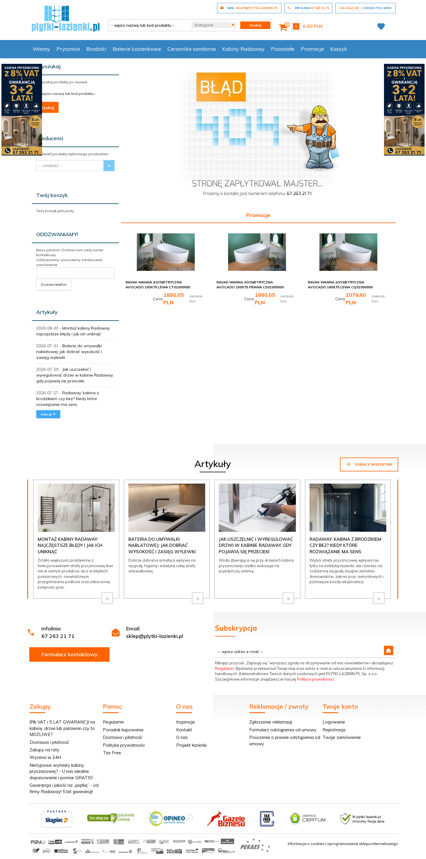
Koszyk (338, 49)
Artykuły (47, 312)
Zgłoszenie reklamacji (270, 722)
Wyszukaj (48, 66)
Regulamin (224, 668)
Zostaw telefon (54, 284)
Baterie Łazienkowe (137, 49)
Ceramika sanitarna (192, 49)
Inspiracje (185, 722)
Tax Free (112, 752)
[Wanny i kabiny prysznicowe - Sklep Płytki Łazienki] (66, 18)
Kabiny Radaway (243, 49)
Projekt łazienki (191, 745)
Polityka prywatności (124, 745)
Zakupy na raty (44, 750)
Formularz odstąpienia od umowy (282, 730)
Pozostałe (282, 49)
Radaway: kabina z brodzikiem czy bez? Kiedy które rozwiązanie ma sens (67, 398)
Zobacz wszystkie (373, 464)
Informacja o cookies (306, 843)
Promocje (312, 49)
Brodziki (96, 49)
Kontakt (184, 730)
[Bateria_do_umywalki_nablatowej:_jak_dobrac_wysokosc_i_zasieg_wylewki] (197, 598)
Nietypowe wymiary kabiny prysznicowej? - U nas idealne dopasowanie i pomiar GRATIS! (61, 771)
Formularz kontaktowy (69, 654)
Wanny (41, 49)
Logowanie (334, 722)
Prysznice (68, 49)
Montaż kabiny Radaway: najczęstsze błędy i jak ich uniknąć (70, 545)
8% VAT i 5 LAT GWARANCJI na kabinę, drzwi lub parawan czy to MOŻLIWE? (62, 728)
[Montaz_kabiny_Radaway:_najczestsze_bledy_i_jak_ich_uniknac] (107, 598)
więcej (46, 414)
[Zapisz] (388, 650)
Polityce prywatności (315, 679)
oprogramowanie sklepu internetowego (362, 843)
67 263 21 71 (57, 636)
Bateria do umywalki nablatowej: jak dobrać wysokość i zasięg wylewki (69, 351)
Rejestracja (334, 730)
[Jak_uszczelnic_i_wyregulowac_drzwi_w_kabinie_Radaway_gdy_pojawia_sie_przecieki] (288, 598)
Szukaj (47, 107)
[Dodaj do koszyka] (200, 242)
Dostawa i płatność (49, 742)
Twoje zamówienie (342, 737)
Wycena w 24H (45, 757)
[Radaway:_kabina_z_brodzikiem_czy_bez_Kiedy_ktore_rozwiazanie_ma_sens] (379, 598)
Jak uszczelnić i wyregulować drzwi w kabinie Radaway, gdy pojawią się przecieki (74, 375)
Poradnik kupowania (123, 730)
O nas (182, 737)
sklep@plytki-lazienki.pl (154, 636)
